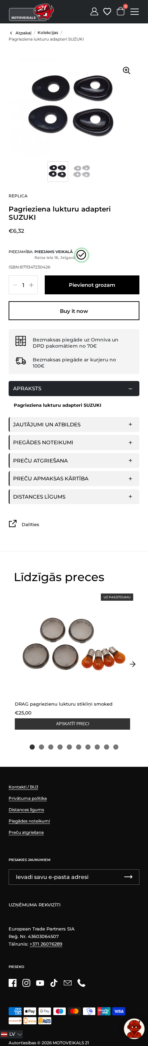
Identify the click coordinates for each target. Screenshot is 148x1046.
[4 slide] (60, 747)
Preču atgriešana (40, 460)
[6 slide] (78, 747)
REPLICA (18, 195)
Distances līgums (39, 496)
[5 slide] (69, 747)
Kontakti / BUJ (23, 786)
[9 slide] (106, 747)
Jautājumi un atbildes (47, 424)
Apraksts (27, 388)
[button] (11, 1034)
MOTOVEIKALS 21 (71, 1042)
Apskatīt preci (72, 723)
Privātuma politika (28, 798)
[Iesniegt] (128, 877)
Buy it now (74, 311)
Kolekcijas (48, 32)
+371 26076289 (46, 944)
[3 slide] (50, 747)
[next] (132, 664)
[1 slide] (32, 747)
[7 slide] (88, 747)
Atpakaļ (23, 32)
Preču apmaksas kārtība (50, 478)
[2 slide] (41, 747)
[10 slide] (115, 747)
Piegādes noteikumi (43, 442)
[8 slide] (97, 747)
